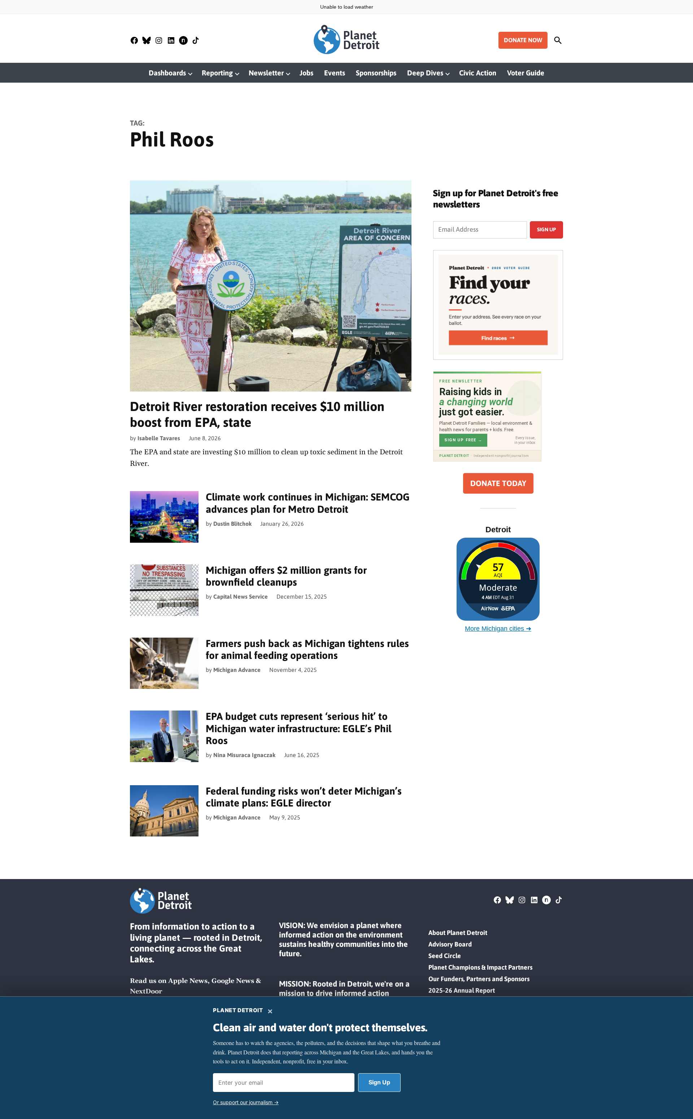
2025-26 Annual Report (461, 990)
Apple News (188, 981)
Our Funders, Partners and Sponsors (478, 979)
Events (334, 73)
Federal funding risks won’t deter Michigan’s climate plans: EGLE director (304, 797)
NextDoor (146, 991)
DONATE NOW (523, 40)
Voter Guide (525, 73)
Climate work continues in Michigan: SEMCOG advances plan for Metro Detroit (308, 503)
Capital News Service (240, 596)
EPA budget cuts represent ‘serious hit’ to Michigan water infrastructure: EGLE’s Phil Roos (298, 728)
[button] (498, 305)
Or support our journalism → (246, 1102)
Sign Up (379, 1082)
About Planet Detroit (457, 932)
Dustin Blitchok (232, 523)
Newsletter (266, 73)
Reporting (217, 73)
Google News (233, 981)
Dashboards (167, 73)
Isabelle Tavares (159, 438)
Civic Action (477, 73)
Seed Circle (444, 956)
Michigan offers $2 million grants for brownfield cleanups (286, 576)
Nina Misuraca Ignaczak (244, 755)
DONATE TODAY (498, 483)
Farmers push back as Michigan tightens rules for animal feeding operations (307, 649)
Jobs (306, 73)
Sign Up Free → (463, 440)
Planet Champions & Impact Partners (480, 967)
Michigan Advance (237, 669)
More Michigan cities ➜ (498, 628)
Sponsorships (376, 73)
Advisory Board (450, 944)
